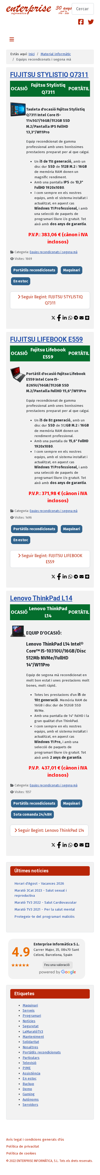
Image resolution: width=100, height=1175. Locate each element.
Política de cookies (21, 1153)
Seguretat (30, 1026)
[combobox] (83, 9)
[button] (53, 318)
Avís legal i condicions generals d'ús (35, 1139)
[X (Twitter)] (91, 22)
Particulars (31, 1057)
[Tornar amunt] (92, 1167)
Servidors (30, 1104)
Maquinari (71, 270)
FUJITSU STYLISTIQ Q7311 (49, 74)
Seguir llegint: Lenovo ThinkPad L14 (50, 830)
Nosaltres (30, 1047)
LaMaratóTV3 (33, 1031)
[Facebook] (81, 22)
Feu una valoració (57, 965)
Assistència (31, 1073)
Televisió (29, 1063)
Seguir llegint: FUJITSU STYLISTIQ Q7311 (51, 299)
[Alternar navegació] (11, 39)
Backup (28, 1084)
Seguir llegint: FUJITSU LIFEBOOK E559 (51, 558)
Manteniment (33, 1036)
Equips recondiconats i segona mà (53, 252)
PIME (27, 1068)
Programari (32, 1015)
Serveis (29, 1010)
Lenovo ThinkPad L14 (41, 598)
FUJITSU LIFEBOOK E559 (46, 339)
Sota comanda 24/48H (32, 814)
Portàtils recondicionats (34, 270)
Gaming (29, 1094)
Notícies (29, 1021)
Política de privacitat (22, 1146)
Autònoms (31, 1099)
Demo (27, 1089)
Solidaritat (31, 1042)
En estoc (20, 281)
